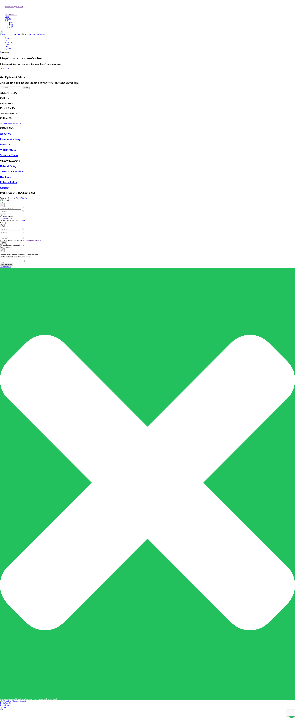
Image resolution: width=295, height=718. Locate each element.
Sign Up (8, 19)
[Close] (2, 205)
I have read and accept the (21, 240)
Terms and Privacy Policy (31, 240)
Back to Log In (5, 267)
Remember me (7, 216)
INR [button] (6, 21)
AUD (11, 27)
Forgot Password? (6, 218)
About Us (8, 42)
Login (7, 17)
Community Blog (10, 139)
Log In (21, 245)
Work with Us (8, 149)
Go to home (4, 68)
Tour (6, 40)
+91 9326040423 (11, 15)
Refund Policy (8, 166)
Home (7, 38)
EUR (11, 23)
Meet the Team (9, 155)
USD (11, 25)
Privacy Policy (8, 182)
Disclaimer (6, 176)
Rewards (5, 144)
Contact (7, 44)
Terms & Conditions (12, 171)
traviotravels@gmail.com (14, 7)
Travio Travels (21, 198)
